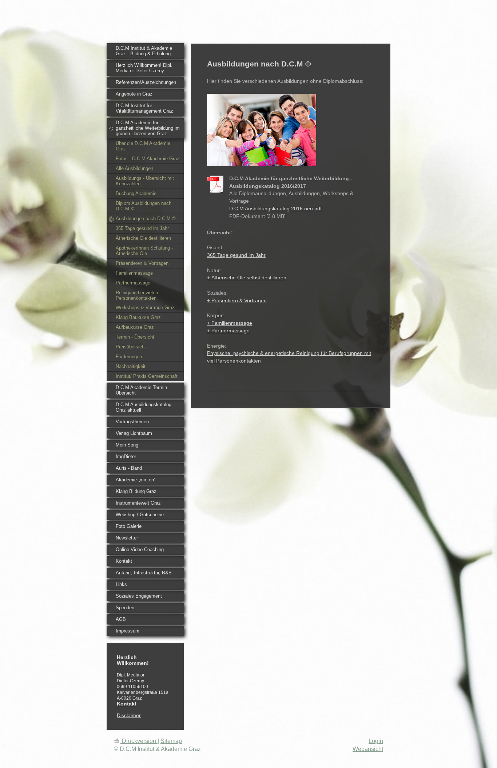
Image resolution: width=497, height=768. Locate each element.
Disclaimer (129, 715)
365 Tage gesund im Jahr (236, 255)
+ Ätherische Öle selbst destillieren (246, 277)
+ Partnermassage (228, 331)
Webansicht (368, 749)
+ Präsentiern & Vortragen (237, 300)
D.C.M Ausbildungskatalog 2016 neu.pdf (275, 208)
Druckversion (139, 741)
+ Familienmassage (229, 323)
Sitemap (171, 741)
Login (376, 741)
